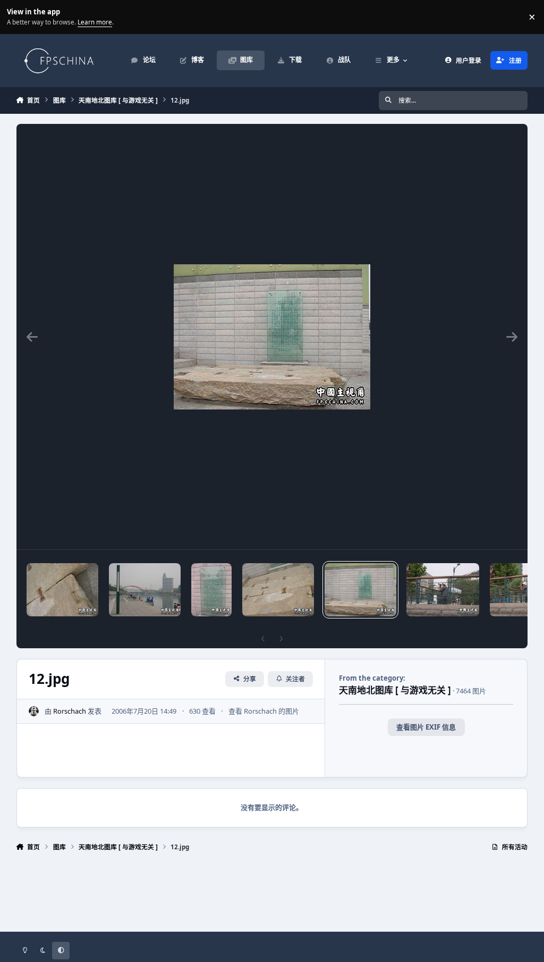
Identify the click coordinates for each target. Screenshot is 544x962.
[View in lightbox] (272, 336)
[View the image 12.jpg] (360, 589)
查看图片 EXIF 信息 (426, 727)
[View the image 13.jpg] (278, 589)
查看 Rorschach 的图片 (263, 711)
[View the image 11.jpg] (442, 589)
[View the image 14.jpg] (211, 589)
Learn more (18, 16)
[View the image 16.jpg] (145, 589)
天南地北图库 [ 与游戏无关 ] (395, 690)
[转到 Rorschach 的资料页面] (34, 711)
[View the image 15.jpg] (62, 589)
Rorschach (69, 711)
